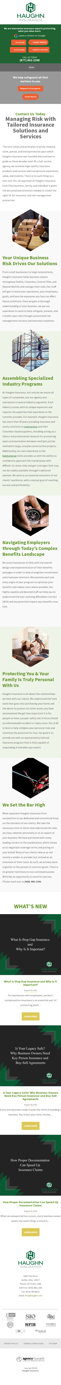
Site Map (53, 1343)
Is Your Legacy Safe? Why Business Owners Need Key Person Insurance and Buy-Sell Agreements (30, 1096)
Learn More (30, 1016)
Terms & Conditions (33, 1343)
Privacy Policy (11, 1343)
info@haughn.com (33, 1295)
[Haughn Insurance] (30, 12)
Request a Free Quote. (30, 88)
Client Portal (40, 42)
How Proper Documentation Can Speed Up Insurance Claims (30, 1203)
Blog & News (19, 50)
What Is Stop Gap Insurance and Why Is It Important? (30, 983)
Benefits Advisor (40, 50)
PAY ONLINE (20, 42)
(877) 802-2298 (30, 60)
